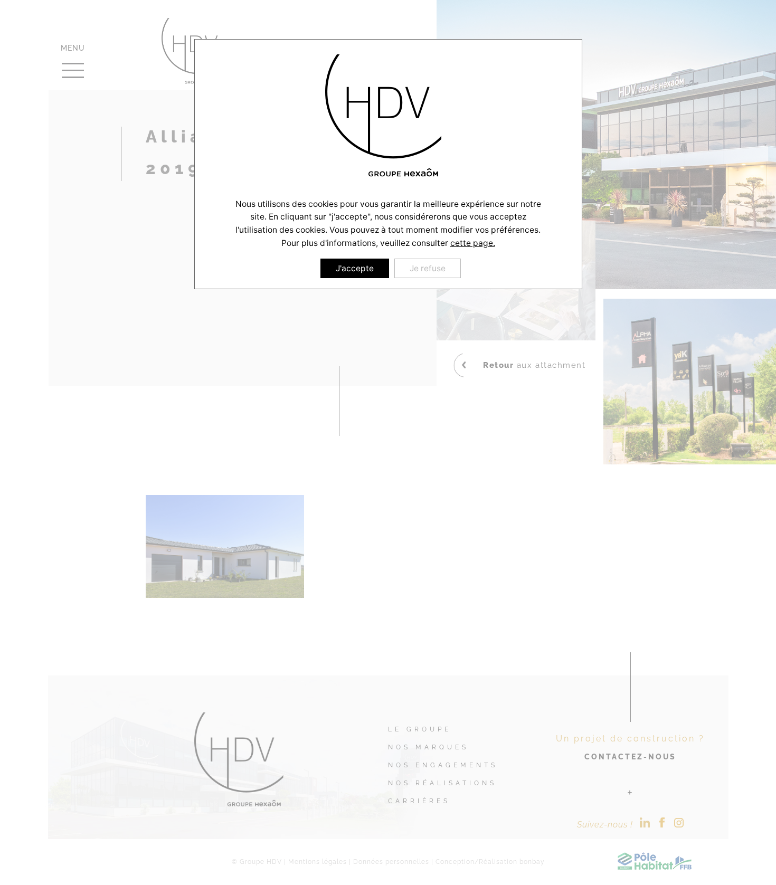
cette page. (472, 243)
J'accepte (355, 268)
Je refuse (428, 268)
